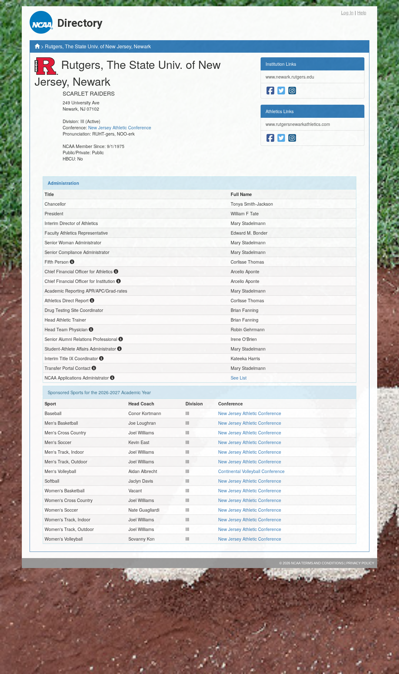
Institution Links (281, 64)
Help (361, 12)
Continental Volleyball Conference (251, 471)
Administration (63, 183)
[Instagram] (292, 90)
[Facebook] (270, 90)
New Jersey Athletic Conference (119, 127)
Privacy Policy (360, 563)
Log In (347, 12)
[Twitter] (281, 90)
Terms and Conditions (322, 563)
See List (239, 378)
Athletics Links (280, 111)
